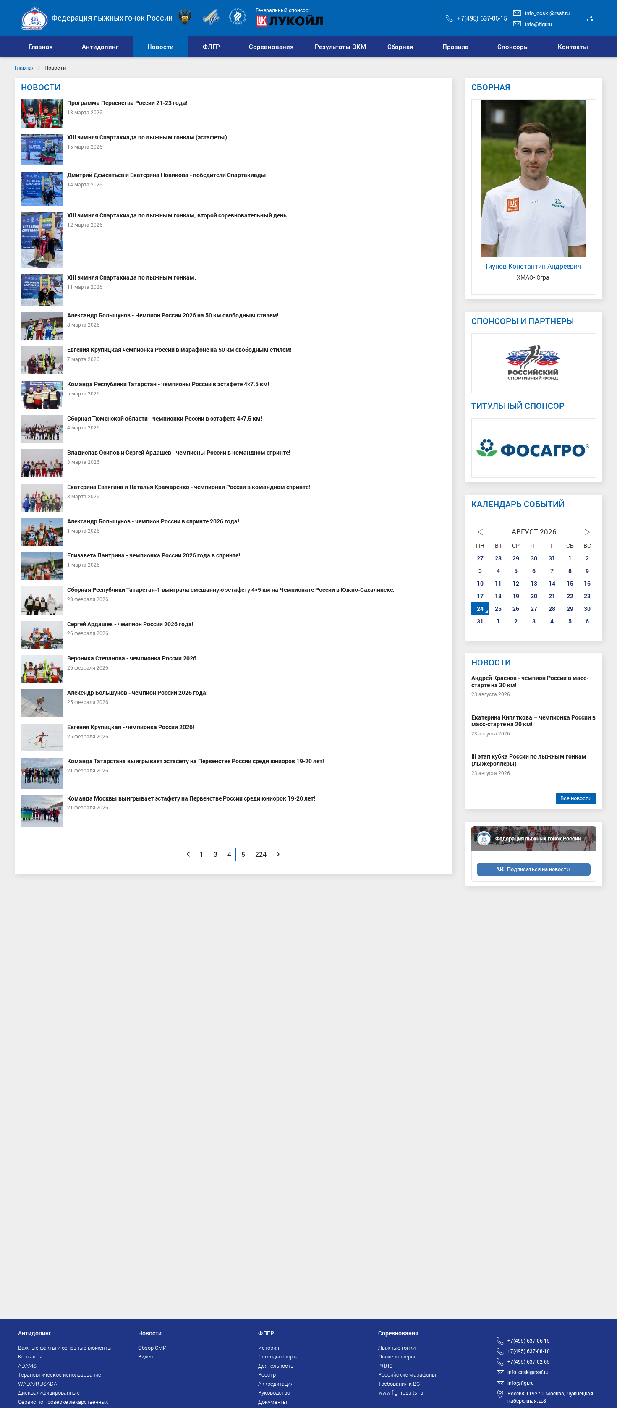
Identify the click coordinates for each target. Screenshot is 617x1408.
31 (552, 558)
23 (587, 596)
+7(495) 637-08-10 (528, 1351)
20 (534, 596)
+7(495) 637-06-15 (482, 18)
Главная (24, 67)
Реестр (267, 1374)
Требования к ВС (399, 1383)
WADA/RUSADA (37, 1383)
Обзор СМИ (152, 1347)
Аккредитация (275, 1383)
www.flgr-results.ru (400, 1392)
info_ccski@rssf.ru (547, 13)
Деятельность (275, 1365)
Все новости (575, 798)
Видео (145, 1356)
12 (515, 583)
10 (480, 583)
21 (552, 596)
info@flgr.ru (538, 24)
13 (534, 583)
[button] (100, 46)
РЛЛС (385, 1365)
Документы (272, 1401)
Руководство (274, 1392)
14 (552, 583)
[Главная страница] (35, 17)
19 (515, 596)
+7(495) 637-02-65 (528, 1361)
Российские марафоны (407, 1374)
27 (480, 558)
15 (570, 583)
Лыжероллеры (396, 1356)
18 (498, 596)
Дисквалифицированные (49, 1392)
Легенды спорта (278, 1356)
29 (515, 558)
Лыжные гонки (397, 1347)
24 (480, 608)
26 (515, 608)
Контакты (30, 1356)
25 (498, 608)
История (268, 1347)
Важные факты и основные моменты (65, 1347)
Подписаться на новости (538, 869)
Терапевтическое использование (59, 1374)
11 (498, 583)
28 (498, 558)
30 (534, 558)
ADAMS (27, 1365)
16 (587, 583)
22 (570, 596)
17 (480, 596)
